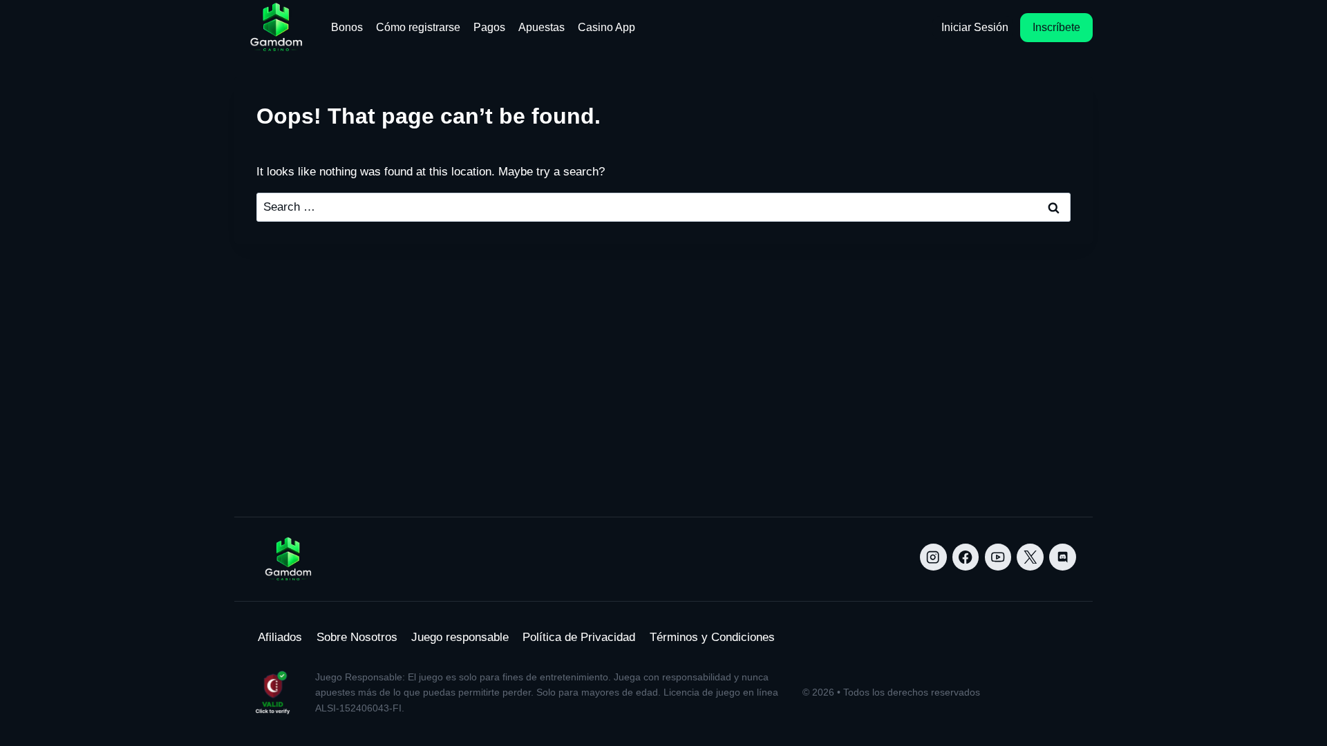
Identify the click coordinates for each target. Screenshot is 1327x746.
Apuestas (541, 27)
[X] (1030, 557)
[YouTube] (998, 557)
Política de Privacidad (579, 637)
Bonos (347, 27)
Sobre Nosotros (357, 637)
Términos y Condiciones (712, 637)
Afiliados (280, 637)
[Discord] (1062, 557)
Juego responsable (460, 637)
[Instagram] (933, 557)
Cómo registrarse (418, 27)
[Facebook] (965, 557)
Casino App (606, 27)
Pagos (489, 27)
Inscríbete (1056, 27)
